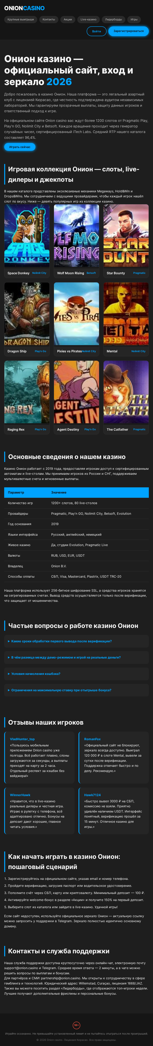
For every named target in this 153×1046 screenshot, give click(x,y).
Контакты (49, 19)
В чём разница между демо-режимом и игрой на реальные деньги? (66, 657)
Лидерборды (113, 19)
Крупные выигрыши (21, 19)
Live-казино (88, 19)
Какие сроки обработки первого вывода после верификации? (61, 641)
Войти (96, 31)
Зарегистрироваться (129, 31)
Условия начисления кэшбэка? (35, 674)
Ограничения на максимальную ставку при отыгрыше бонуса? (61, 690)
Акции (68, 19)
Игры (134, 19)
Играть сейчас (19, 147)
